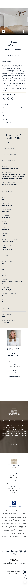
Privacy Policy (14, 573)
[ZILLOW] (14, 554)
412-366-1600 (14, 477)
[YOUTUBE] (16, 551)
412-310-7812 (14, 475)
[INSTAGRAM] (7, 551)
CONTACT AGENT (14, 377)
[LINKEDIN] (12, 551)
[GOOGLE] (24, 551)
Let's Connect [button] (14, 444)
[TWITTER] (20, 551)
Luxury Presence (18, 563)
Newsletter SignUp (14, 544)
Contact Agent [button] (14, 55)
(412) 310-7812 (14, 361)
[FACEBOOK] (3, 551)
